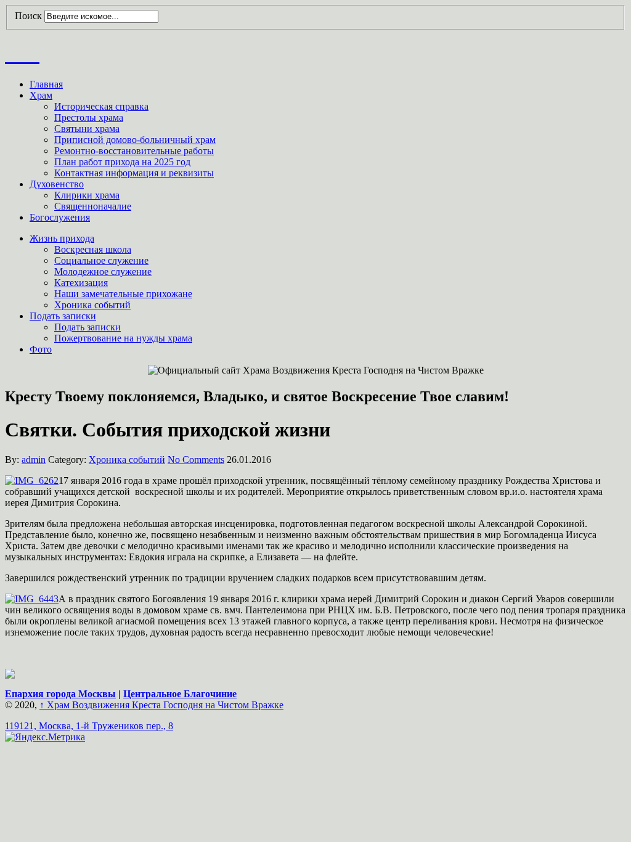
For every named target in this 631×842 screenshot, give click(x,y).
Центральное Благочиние (180, 694)
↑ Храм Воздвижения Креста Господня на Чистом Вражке (161, 705)
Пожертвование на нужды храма (123, 338)
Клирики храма (87, 195)
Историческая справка (101, 106)
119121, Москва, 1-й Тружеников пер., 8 (89, 726)
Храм (41, 95)
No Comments (196, 459)
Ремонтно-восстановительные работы (134, 150)
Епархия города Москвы (60, 694)
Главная (46, 84)
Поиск (28, 15)
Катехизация (81, 282)
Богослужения (60, 217)
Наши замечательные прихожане (123, 293)
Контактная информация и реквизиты (134, 173)
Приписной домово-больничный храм (135, 139)
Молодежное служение (103, 271)
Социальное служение (101, 260)
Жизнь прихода (62, 238)
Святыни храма (87, 128)
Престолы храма (88, 117)
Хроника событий (92, 305)
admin (34, 459)
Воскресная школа (92, 249)
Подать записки (63, 316)
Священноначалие (92, 206)
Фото (41, 349)
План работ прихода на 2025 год (122, 162)
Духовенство (57, 184)
